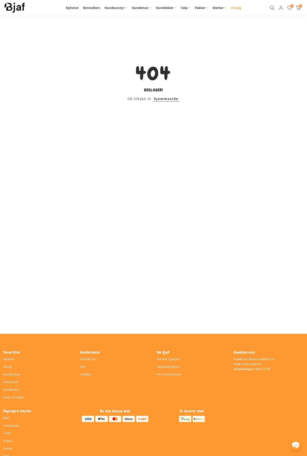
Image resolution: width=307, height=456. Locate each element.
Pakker (200, 8)
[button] (295, 444)
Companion (11, 425)
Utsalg (236, 8)
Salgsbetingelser (168, 367)
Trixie (7, 433)
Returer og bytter (168, 359)
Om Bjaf (85, 374)
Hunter (8, 448)
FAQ (83, 367)
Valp (184, 8)
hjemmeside (166, 99)
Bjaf (6, 418)
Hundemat (140, 8)
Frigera (8, 441)
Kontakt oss (88, 359)
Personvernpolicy (169, 374)
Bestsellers (91, 8)
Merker (218, 8)
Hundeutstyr (115, 8)
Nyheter (72, 8)
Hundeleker (165, 8)
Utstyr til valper (13, 397)
